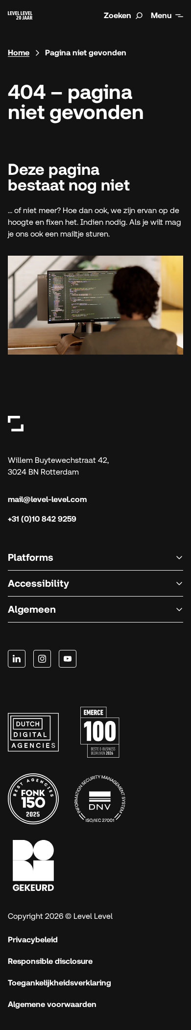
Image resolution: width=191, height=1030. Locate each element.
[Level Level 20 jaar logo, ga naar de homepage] (20, 15)
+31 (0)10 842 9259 (42, 519)
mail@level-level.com (47, 499)
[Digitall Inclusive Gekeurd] (33, 865)
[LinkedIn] (16, 659)
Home (18, 52)
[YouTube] (67, 659)
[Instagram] (42, 659)
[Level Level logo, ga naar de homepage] (16, 423)
